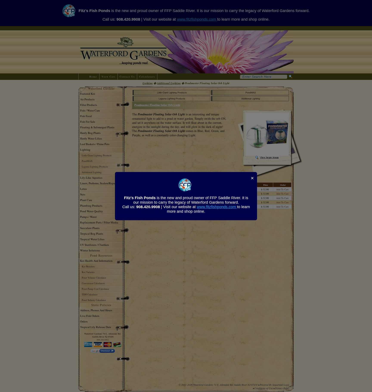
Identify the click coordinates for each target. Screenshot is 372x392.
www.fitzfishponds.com (217, 207)
